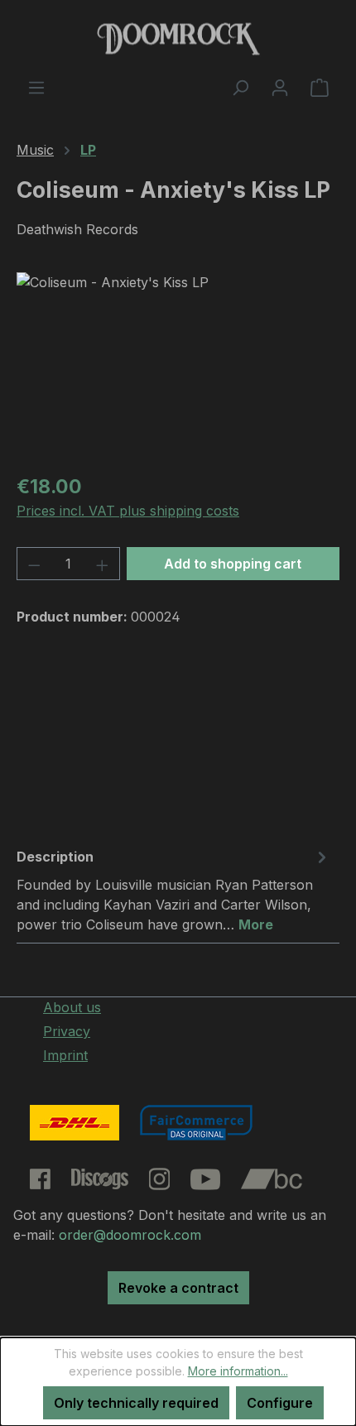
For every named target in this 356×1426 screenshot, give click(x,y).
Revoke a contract (178, 1288)
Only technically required (136, 1403)
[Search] (240, 86)
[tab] (174, 890)
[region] (178, 365)
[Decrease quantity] (34, 563)
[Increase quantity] (102, 563)
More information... (238, 1371)
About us (72, 1007)
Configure (280, 1403)
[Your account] (280, 86)
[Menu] (36, 86)
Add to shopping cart (232, 563)
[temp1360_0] (178, 365)
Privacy (66, 1031)
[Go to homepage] (178, 38)
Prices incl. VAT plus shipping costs (128, 510)
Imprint (65, 1055)
